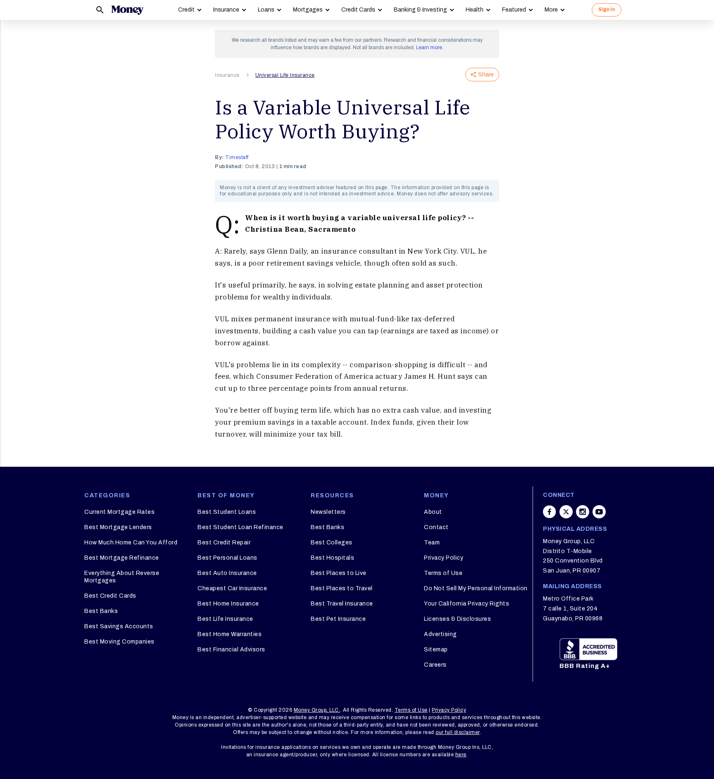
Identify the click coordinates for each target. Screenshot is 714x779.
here (460, 755)
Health (474, 10)
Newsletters (328, 512)
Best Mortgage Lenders (118, 527)
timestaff (237, 157)
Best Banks (101, 611)
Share (486, 74)
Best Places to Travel (342, 588)
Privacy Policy (443, 558)
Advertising (440, 634)
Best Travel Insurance (342, 604)
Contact (436, 527)
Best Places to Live (339, 573)
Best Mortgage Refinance (121, 558)
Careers (435, 665)
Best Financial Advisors (231, 649)
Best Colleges (331, 542)
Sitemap (436, 649)
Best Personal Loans (227, 558)
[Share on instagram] (582, 511)
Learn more (429, 47)
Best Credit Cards (110, 596)
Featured (514, 10)
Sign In (606, 9)
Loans (266, 10)
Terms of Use (443, 573)
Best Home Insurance (228, 604)
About (433, 512)
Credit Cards (358, 10)
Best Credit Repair (224, 542)
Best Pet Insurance (338, 619)
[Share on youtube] (599, 511)
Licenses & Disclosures (457, 619)
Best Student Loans (227, 512)
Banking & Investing (420, 10)
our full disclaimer (458, 732)
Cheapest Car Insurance (232, 588)
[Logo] (127, 10)
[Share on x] (566, 511)
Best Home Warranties (230, 634)
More (551, 10)
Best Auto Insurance (227, 573)
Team (432, 542)
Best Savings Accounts (118, 626)
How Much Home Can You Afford (130, 542)
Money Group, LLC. (317, 710)
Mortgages (308, 10)
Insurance (226, 10)
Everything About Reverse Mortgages (121, 577)
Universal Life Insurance (285, 75)
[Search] (100, 10)
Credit (186, 10)
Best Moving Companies (119, 642)
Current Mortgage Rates (119, 512)
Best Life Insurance (225, 619)
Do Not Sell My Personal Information (476, 588)
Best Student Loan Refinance (240, 527)
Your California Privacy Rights (466, 604)
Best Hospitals (332, 558)
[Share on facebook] (549, 511)
